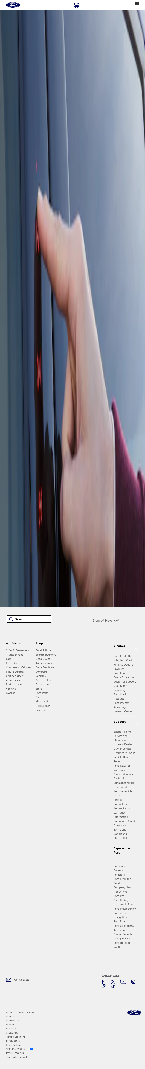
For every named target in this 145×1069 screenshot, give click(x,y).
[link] (10, 1016)
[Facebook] (104, 982)
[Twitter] (113, 982)
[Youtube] (123, 982)
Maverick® (112, 620)
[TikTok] (113, 986)
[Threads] (104, 986)
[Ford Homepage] (134, 1012)
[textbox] (29, 619)
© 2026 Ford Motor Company (20, 1012)
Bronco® (98, 620)
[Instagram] (133, 982)
